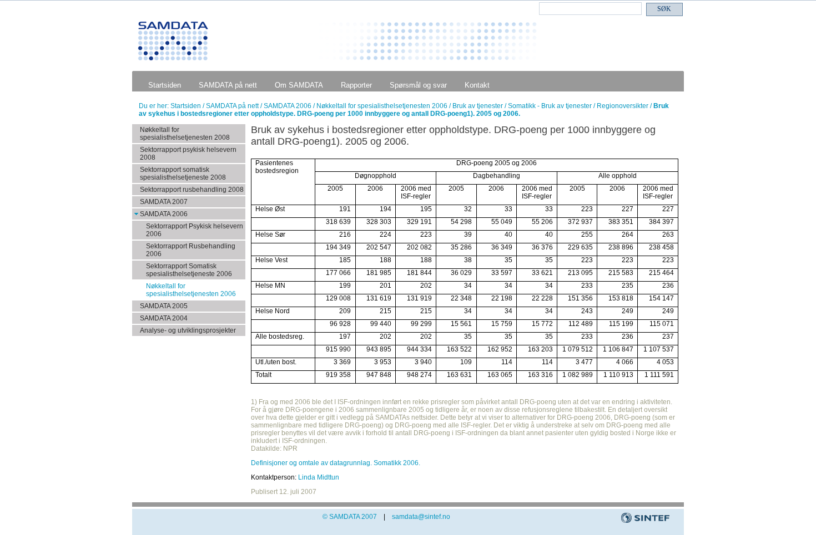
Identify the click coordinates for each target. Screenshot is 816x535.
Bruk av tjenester (478, 106)
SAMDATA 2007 (164, 202)
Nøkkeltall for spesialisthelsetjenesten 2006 (382, 106)
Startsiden (164, 85)
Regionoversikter (623, 106)
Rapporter (356, 85)
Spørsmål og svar (418, 85)
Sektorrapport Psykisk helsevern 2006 (194, 230)
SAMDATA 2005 (164, 306)
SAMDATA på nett (228, 85)
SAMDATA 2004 (164, 318)
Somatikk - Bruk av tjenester (550, 106)
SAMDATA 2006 (288, 106)
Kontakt (477, 85)
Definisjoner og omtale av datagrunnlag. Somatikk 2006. (335, 463)
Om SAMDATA (299, 85)
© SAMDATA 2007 (350, 517)
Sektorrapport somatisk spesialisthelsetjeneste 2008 (183, 173)
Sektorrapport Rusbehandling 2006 (190, 250)
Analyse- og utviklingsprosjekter (188, 330)
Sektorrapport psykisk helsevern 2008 (188, 153)
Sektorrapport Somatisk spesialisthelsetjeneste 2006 (189, 270)
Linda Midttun (318, 477)
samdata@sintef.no (421, 517)
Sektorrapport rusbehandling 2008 (192, 189)
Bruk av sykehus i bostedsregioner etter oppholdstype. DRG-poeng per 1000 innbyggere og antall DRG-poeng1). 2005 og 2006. (404, 110)
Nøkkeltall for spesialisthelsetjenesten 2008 (185, 133)
